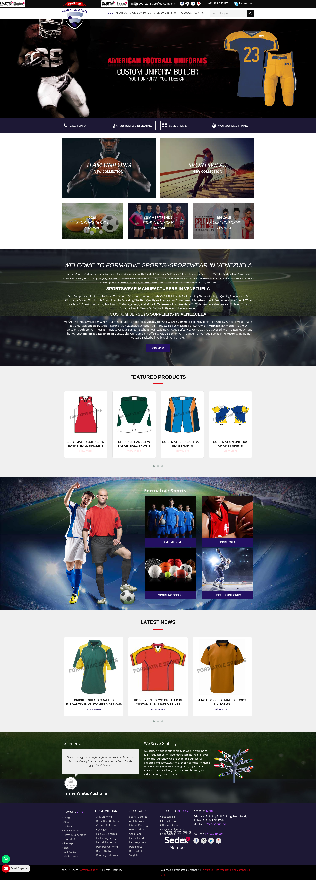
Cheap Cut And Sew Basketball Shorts (86, 443)
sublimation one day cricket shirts (182, 443)
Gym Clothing (136, 829)
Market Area (70, 856)
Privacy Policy (71, 830)
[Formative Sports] (75, 15)
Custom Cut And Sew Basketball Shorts (230, 443)
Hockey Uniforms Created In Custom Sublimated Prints (94, 702)
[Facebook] (182, 4)
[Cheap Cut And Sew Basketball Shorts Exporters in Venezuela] (85, 413)
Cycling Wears (104, 829)
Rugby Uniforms (105, 850)
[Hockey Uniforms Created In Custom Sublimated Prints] (94, 667)
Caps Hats (134, 833)
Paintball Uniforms (106, 846)
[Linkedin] (193, 4)
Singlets (133, 855)
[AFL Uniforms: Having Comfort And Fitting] (222, 667)
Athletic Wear (136, 821)
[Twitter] (187, 4)
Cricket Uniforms (105, 825)
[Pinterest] (199, 4)
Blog (66, 847)
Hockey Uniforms (106, 833)
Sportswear (161, 12)
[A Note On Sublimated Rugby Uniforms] (158, 667)
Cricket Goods (169, 821)
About (66, 821)
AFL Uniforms (103, 816)
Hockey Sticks (169, 825)
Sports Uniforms (140, 12)
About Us (121, 12)
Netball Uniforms (105, 842)
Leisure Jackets (137, 842)
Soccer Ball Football (173, 829)
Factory (67, 826)
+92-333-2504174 (218, 3)
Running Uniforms (106, 855)
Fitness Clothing (138, 825)
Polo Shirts (135, 846)
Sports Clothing (137, 816)
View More (158, 348)
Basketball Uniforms (107, 821)
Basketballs (168, 816)
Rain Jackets (135, 850)
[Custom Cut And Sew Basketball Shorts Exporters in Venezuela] (230, 413)
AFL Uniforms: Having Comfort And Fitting (222, 702)
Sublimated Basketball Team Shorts (134, 443)
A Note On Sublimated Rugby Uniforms (158, 702)
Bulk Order (69, 851)
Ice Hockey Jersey (106, 838)
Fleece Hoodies (137, 838)
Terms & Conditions (74, 834)
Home (109, 12)
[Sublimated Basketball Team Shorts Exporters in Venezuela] (134, 413)
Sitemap (68, 843)
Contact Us (69, 839)
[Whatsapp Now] (6, 859)
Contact (199, 12)
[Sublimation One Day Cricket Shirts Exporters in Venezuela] (182, 413)
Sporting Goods (181, 12)
